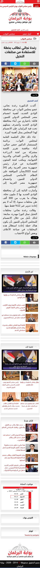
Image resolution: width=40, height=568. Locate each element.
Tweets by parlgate (32, 534)
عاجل (37, 5)
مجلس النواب (26, 38)
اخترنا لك (29, 346)
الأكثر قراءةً (28, 420)
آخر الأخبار (29, 271)
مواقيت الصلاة (26, 483)
